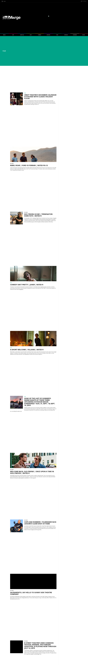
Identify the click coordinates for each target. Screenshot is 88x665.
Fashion (48, 34)
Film (57, 34)
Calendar (75, 34)
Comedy (39, 34)
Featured (12, 163)
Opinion (66, 34)
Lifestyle (22, 34)
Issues (83, 34)
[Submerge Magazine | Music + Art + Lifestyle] (11, 19)
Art (13, 34)
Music (4, 34)
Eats (31, 34)
